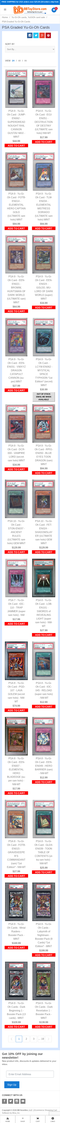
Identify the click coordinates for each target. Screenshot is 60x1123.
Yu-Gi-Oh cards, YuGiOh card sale (28, 17)
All (25, 60)
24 (13, 60)
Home (5, 17)
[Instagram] (16, 1101)
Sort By (9, 44)
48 (19, 60)
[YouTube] (22, 1101)
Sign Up (11, 1084)
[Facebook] (4, 1101)
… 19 (41, 1039)
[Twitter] (10, 1101)
